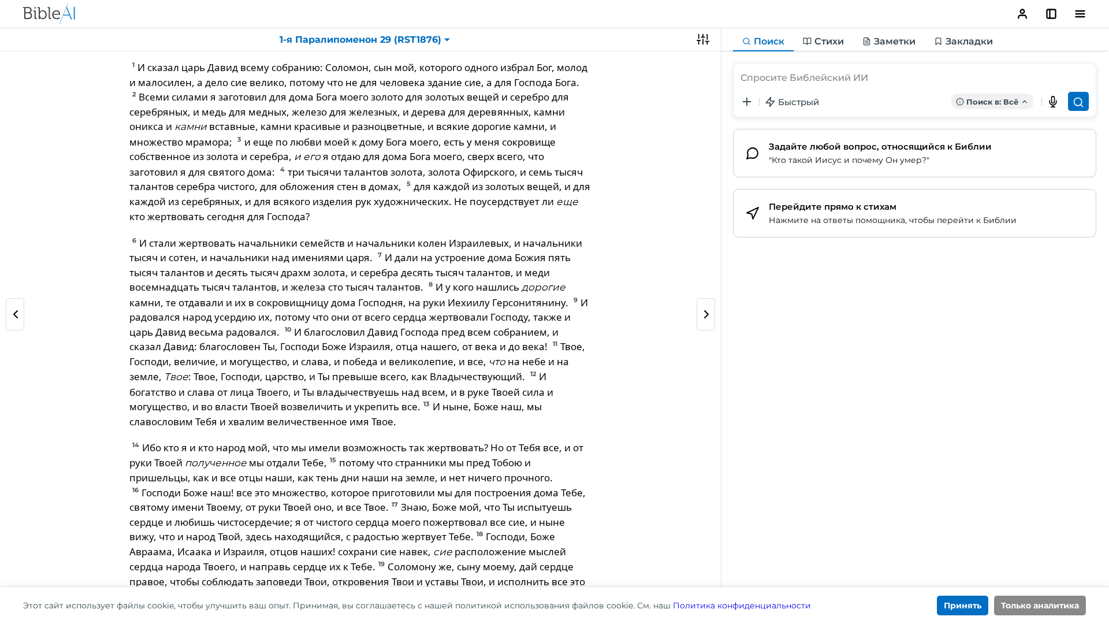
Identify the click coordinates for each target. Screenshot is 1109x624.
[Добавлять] (746, 101)
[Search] (1078, 101)
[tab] (763, 41)
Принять (962, 605)
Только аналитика (1040, 605)
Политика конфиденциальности (742, 605)
